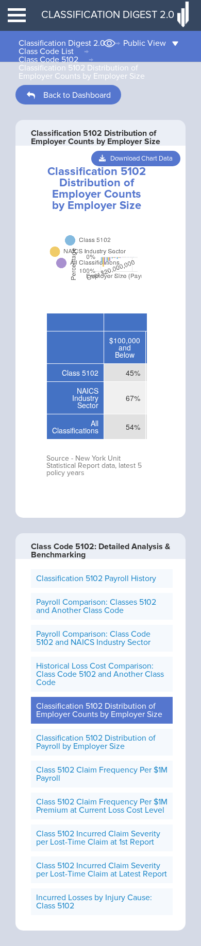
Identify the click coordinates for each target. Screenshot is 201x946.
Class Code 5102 (48, 60)
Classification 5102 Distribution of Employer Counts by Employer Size (82, 72)
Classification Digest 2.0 (62, 43)
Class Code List (46, 51)
